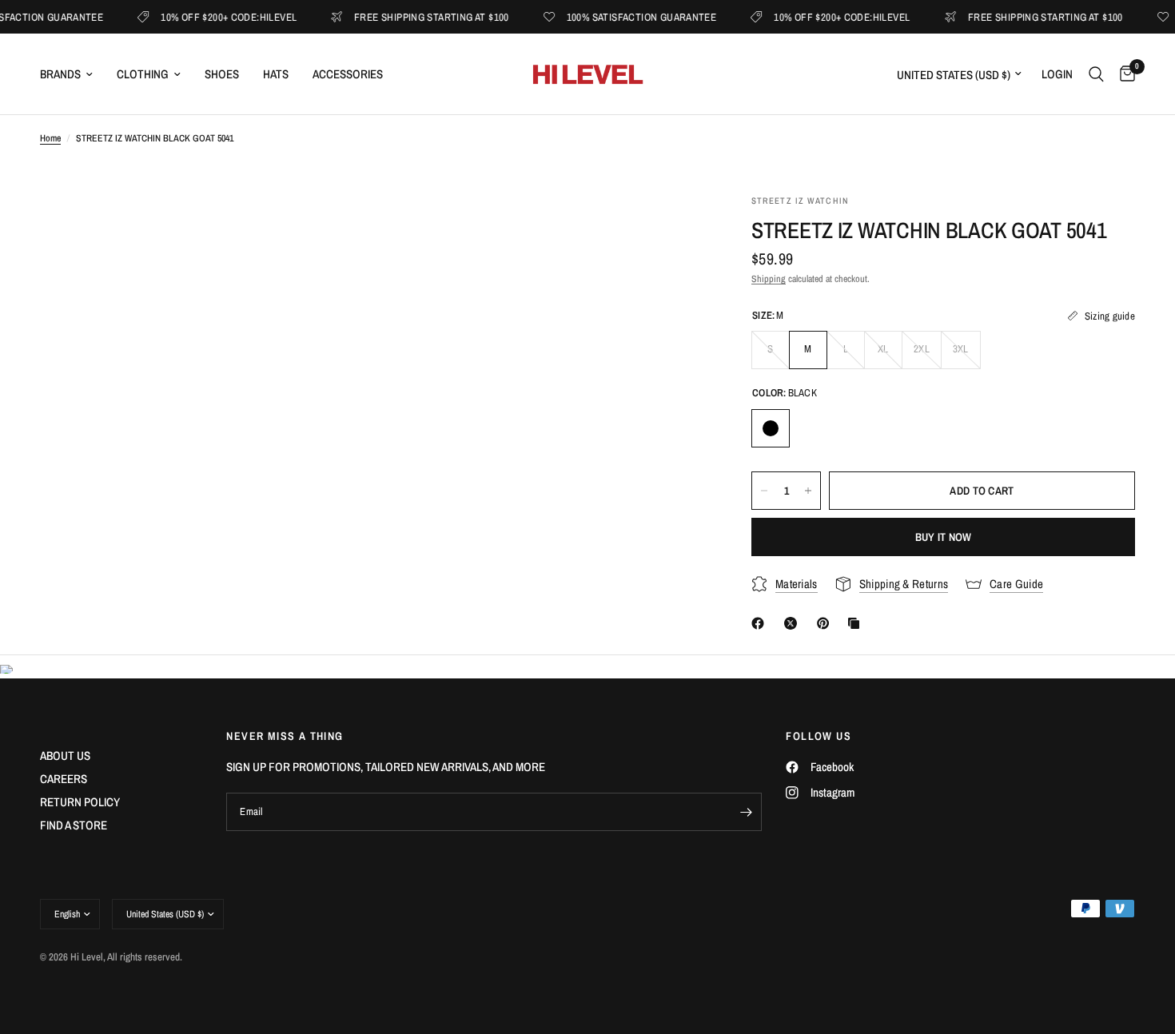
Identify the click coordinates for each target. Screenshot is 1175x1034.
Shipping (768, 278)
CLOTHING (143, 74)
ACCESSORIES (348, 74)
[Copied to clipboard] (856, 623)
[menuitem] (72, 74)
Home (50, 138)
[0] (1123, 74)
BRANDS (60, 74)
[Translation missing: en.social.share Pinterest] (826, 623)
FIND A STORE (73, 825)
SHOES (222, 74)
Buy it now (943, 537)
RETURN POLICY (80, 801)
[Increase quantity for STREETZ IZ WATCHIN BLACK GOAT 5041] (808, 490)
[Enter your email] (746, 812)
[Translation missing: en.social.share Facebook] (761, 623)
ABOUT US (65, 755)
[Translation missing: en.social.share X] (793, 623)
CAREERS (63, 778)
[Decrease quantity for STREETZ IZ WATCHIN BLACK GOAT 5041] (764, 490)
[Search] (1096, 74)
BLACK (770, 428)
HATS (276, 74)
